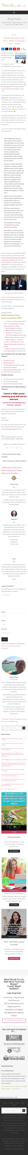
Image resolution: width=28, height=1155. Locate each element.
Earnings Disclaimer (11, 1146)
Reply (14, 487)
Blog (14, 1105)
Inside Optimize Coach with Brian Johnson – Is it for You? (13, 739)
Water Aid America (8, 363)
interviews (14, 437)
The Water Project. (8, 361)
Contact (11, 1103)
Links (21, 1144)
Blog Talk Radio (10, 328)
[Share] (2, 49)
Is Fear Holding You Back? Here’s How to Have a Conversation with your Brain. (13, 780)
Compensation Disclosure (17, 1141)
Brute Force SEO (10, 349)
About (17, 1103)
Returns (23, 1139)
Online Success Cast (10, 439)
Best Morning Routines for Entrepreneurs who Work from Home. (12, 749)
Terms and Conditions (8, 1139)
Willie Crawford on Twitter (11, 326)
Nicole (10, 43)
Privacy (18, 1139)
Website (4, 629)
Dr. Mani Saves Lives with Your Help (13, 365)
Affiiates (20, 1146)
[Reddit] (18, 49)
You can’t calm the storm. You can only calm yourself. (12, 744)
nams (3, 439)
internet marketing (6, 437)
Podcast (14, 34)
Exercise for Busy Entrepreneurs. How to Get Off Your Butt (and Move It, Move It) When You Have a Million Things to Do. (13, 764)
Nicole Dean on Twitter (17, 324)
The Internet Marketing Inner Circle (16, 335)
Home (5, 1103)
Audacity (8, 333)
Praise (23, 1103)
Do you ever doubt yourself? (8, 789)
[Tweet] (6, 49)
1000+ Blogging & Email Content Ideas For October (14, 759)
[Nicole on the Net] (14, 4)
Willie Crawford (19, 439)
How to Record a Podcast (9, 429)
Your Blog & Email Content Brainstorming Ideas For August (13, 770)
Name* (3, 612)
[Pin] (14, 49)
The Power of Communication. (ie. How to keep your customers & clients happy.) (12, 775)
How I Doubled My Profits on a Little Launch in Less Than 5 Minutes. (12, 785)
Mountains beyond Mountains (12, 370)
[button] (14, 12)
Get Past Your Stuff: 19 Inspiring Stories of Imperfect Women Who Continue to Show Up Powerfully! (12, 755)
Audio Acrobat (10, 340)
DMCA (17, 1144)
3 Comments (17, 43)
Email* (3, 621)
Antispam (5, 1141)
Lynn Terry (10, 293)
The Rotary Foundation (10, 367)
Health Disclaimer (9, 1144)
